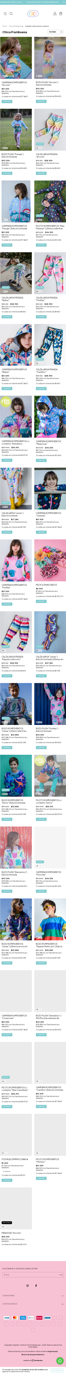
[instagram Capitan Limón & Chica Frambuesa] (28, 1286)
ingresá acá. (53, 1351)
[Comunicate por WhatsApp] (60, 1360)
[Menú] (5, 14)
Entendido (57, 1370)
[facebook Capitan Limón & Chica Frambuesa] (36, 1286)
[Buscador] (11, 14)
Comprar (7, 101)
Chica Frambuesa (16, 26)
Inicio (4, 26)
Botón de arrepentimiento (33, 1355)
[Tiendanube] (33, 1361)
